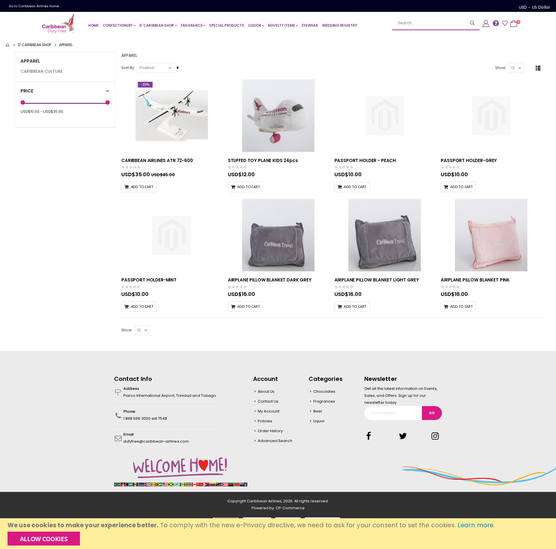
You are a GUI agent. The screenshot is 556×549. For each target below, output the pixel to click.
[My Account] (485, 23)
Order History (270, 431)
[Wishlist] (504, 23)
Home (8, 44)
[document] (279, 534)
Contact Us (268, 401)
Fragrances (324, 401)
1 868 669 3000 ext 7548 (145, 418)
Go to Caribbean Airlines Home (34, 6)
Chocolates (324, 391)
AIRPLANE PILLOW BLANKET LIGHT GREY (376, 280)
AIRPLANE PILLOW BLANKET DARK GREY (270, 280)
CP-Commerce (290, 508)
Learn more (475, 525)
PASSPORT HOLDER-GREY (469, 160)
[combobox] (436, 23)
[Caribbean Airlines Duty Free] (59, 23)
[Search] (472, 23)
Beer (317, 411)
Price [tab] (27, 91)
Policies (265, 421)
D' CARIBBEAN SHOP (34, 45)
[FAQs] (495, 23)
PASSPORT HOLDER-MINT (149, 280)
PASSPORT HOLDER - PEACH (365, 160)
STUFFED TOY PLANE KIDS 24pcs (263, 160)
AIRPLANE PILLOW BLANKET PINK (475, 280)
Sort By (127, 67)
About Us (266, 391)
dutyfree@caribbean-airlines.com (156, 441)
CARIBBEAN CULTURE (42, 71)
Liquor (319, 421)
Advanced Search (275, 440)
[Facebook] (370, 436)
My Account (269, 411)
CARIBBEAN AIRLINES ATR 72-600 (157, 160)
